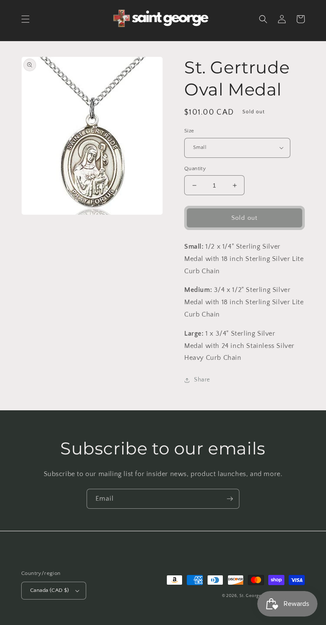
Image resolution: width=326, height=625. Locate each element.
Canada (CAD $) (49, 590)
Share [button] (202, 379)
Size (189, 131)
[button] (25, 19)
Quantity (195, 168)
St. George (251, 596)
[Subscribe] (229, 499)
